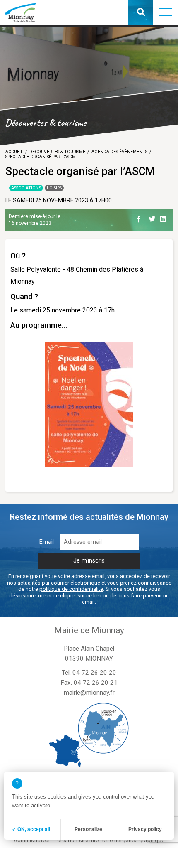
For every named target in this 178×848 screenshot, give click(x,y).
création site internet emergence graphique (110, 840)
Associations (26, 188)
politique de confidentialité (71, 589)
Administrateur (32, 840)
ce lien (93, 595)
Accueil (14, 152)
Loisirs (54, 188)
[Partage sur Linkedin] (164, 218)
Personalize (88, 829)
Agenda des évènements (119, 152)
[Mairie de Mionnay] (20, 12)
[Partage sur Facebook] (141, 218)
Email (46, 542)
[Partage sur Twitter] (153, 218)
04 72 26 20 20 (94, 672)
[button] (165, 12)
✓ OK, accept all (31, 829)
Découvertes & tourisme (57, 152)
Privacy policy (145, 829)
